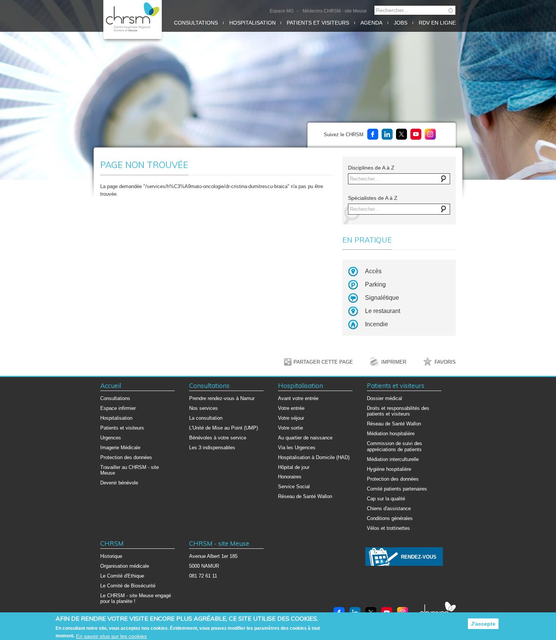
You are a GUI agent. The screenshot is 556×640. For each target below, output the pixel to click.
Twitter (401, 134)
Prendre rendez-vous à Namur (222, 398)
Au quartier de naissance (305, 438)
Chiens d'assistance (389, 508)
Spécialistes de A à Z (373, 198)
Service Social (294, 486)
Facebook (372, 134)
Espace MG (282, 11)
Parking (375, 284)
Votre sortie (290, 428)
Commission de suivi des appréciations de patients (394, 446)
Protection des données (126, 457)
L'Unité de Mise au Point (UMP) (223, 428)
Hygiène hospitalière (389, 469)
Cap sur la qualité (386, 498)
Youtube (415, 134)
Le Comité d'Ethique (122, 576)
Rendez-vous (418, 557)
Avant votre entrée (298, 398)
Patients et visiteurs (318, 23)
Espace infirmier (118, 408)
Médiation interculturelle (393, 459)
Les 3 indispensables (212, 447)
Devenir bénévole (119, 483)
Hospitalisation (252, 23)
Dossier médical (384, 398)
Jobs (400, 23)
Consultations (196, 23)
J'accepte (483, 624)
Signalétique (382, 297)
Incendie (376, 324)
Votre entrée (291, 408)
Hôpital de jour (293, 467)
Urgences (110, 438)
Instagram (430, 134)
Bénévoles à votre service (217, 438)
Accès (373, 271)
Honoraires (289, 477)
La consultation (205, 418)
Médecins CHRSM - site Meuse (335, 11)
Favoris (445, 362)
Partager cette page (323, 362)
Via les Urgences (296, 447)
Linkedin (387, 134)
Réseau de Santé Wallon (305, 496)
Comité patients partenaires (397, 489)
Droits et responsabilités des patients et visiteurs (398, 411)
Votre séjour (291, 418)
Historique (111, 556)
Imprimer (393, 362)
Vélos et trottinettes (388, 528)
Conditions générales (390, 518)
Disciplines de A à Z (371, 168)
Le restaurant (382, 311)
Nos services (203, 408)
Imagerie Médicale (120, 447)
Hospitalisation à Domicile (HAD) (313, 457)
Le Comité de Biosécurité (127, 586)
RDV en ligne (437, 23)
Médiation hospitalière (391, 433)
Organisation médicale (124, 566)
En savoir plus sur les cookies (111, 636)
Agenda (371, 23)
